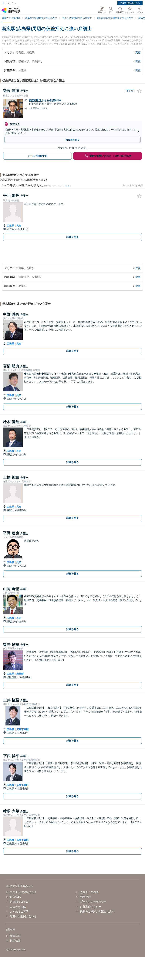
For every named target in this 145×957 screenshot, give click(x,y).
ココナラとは (18, 906)
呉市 (18, 225)
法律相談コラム (19, 901)
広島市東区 (22, 729)
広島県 (10, 225)
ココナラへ (10, 3)
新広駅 (11, 229)
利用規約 (85, 896)
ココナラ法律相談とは (23, 892)
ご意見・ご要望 (89, 892)
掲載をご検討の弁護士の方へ (97, 911)
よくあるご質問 (19, 911)
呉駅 (9, 398)
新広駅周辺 (35, 100)
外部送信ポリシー (90, 906)
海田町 (20, 673)
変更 (138, 52)
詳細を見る (72, 236)
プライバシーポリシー (93, 901)
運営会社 (15, 935)
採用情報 (15, 940)
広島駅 (11, 732)
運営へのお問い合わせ (23, 916)
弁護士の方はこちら (130, 3)
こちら (67, 186)
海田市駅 (12, 677)
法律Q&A (15, 896)
